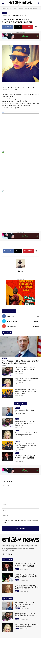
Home (3, 8)
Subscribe (36, 326)
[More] (36, 27)
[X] (9, 554)
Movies (4, 396)
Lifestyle (5, 358)
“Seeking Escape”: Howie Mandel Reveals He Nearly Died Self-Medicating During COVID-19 (26, 457)
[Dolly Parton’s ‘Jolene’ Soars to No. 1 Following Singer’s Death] (7, 382)
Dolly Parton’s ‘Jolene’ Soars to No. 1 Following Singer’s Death (26, 379)
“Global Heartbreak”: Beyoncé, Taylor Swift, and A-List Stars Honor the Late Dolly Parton (27, 587)
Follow (36, 321)
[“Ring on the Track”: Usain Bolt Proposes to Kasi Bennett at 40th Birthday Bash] (7, 577)
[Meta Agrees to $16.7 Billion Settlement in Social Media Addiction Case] (20, 346)
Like (38, 316)
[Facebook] (3, 554)
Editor (20, 271)
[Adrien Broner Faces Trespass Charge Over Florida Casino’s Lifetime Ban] (7, 371)
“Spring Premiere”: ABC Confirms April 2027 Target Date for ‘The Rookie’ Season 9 (26, 391)
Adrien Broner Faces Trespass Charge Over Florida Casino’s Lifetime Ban (25, 369)
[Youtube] (11, 554)
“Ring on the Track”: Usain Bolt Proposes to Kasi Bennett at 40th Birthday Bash (26, 576)
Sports (4, 374)
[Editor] (20, 263)
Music (7, 8)
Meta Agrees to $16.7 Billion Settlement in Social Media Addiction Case (20, 362)
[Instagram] (6, 554)
